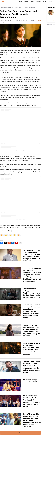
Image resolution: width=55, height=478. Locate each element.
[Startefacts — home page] (3, 1)
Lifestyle (26, 1)
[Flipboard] (16, 243)
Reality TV (51, 1)
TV (16, 1)
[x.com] (5, 243)
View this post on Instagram (7, 132)
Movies (20, 1)
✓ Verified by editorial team (6, 20)
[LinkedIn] (12, 243)
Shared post (18, 150)
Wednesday (38, 1)
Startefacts (2, 5)
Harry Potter (8, 230)
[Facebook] (1, 243)
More (20, 432)
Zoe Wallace (38, 20)
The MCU (45, 1)
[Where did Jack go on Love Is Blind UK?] (20, 385)
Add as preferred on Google (6, 22)
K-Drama (32, 1)
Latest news (7, 5)
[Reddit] (9, 243)
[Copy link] (20, 243)
